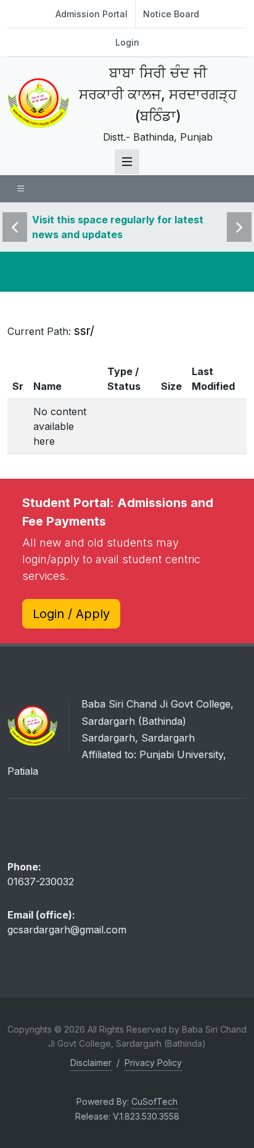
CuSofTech (154, 1101)
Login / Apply (71, 613)
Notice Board (171, 14)
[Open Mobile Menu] (127, 162)
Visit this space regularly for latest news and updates (117, 227)
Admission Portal (91, 14)
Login (127, 42)
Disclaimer (91, 1062)
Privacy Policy (153, 1062)
